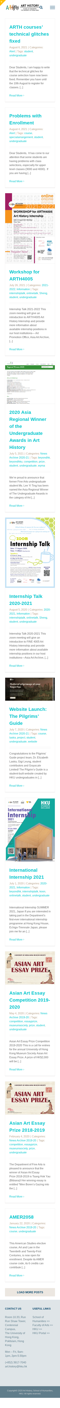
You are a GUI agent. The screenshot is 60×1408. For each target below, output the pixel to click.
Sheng (43, 293)
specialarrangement (21, 137)
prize (42, 461)
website (32, 741)
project (21, 737)
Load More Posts (30, 1292)
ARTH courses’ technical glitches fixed (29, 34)
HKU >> (37, 1329)
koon (42, 891)
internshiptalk (17, 293)
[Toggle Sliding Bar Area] (3, 3)
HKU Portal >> (41, 1333)
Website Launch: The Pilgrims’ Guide (28, 716)
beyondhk (44, 457)
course (28, 133)
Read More (15, 95)
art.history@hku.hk (16, 1366)
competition (31, 461)
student (28, 51)
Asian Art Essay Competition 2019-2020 (29, 1000)
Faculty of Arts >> (42, 1325)
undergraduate (18, 55)
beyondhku (15, 461)
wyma (41, 465)
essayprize (30, 1021)
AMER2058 (21, 1217)
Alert (12, 51)
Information (23, 289)
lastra (12, 737)
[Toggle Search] (41, 7)
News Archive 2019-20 (22, 1140)
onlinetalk (32, 293)
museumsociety (18, 1025)
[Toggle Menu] (52, 7)
